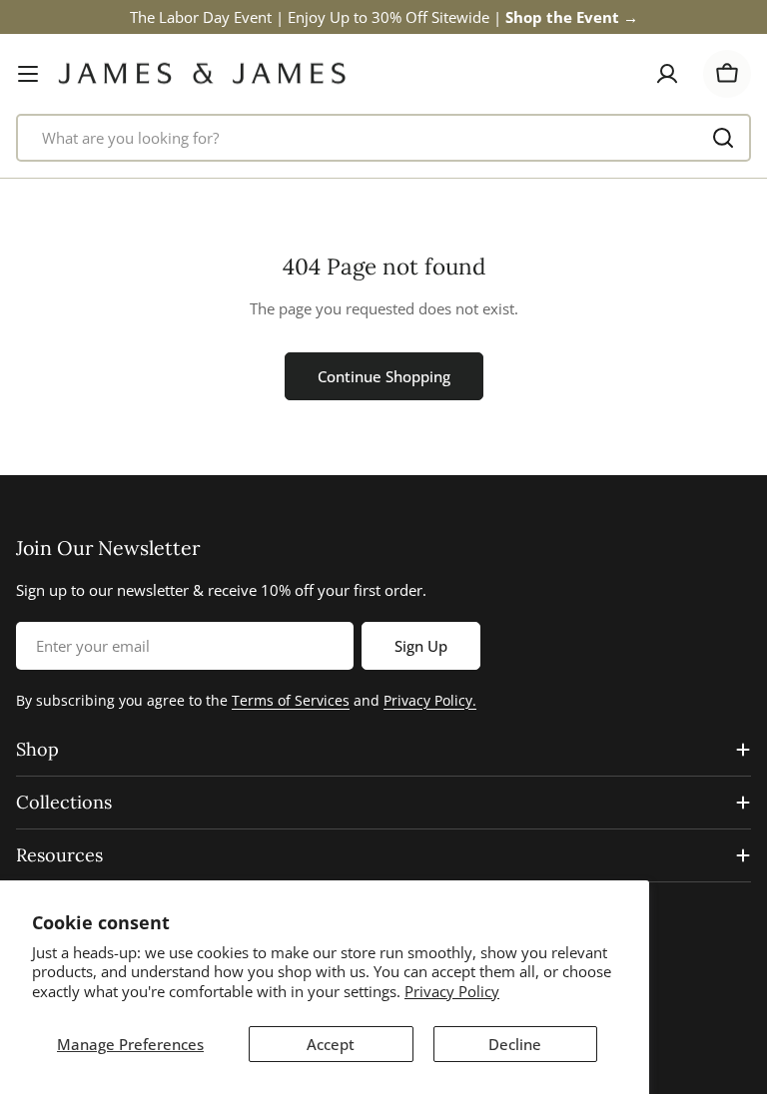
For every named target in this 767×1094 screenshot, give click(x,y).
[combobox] (383, 138)
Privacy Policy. (430, 700)
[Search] (723, 138)
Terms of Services (291, 700)
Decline (514, 1044)
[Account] (667, 74)
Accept (331, 1044)
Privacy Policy (451, 991)
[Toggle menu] (28, 74)
